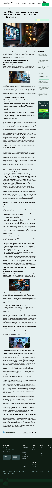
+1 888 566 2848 (16, 471)
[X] (35, 432)
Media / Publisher (24, 452)
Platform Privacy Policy (40, 471)
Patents (47, 471)
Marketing (24, 464)
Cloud (33, 449)
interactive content (25, 67)
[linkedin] (33, 432)
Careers (41, 455)
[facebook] (30, 432)
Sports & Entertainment (25, 455)
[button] (18, 3)
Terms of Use (31, 471)
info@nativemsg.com (7, 471)
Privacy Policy (24, 471)
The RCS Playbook (34, 465)
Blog (41, 453)
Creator (33, 447)
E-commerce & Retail (25, 448)
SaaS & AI (24, 458)
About (41, 447)
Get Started (27, 425)
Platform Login (42, 450)
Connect (34, 452)
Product (24, 466)
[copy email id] (23, 432)
